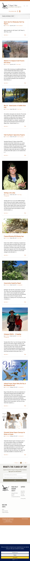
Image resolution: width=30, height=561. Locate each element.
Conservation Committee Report (12, 283)
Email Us (12, 495)
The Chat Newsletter (23, 495)
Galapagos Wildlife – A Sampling (12, 334)
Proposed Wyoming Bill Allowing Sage (14, 236)
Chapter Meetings (5, 512)
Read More (6, 35)
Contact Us (23, 492)
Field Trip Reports (20, 25)
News (3, 509)
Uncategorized (6, 195)
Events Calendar (5, 510)
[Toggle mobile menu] (27, 6)
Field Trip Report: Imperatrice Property (14, 135)
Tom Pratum (7, 25)
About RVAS (23, 491)
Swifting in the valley (9, 193)
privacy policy (23, 498)
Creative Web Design (25, 518)
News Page (18, 64)
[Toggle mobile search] (24, 6)
